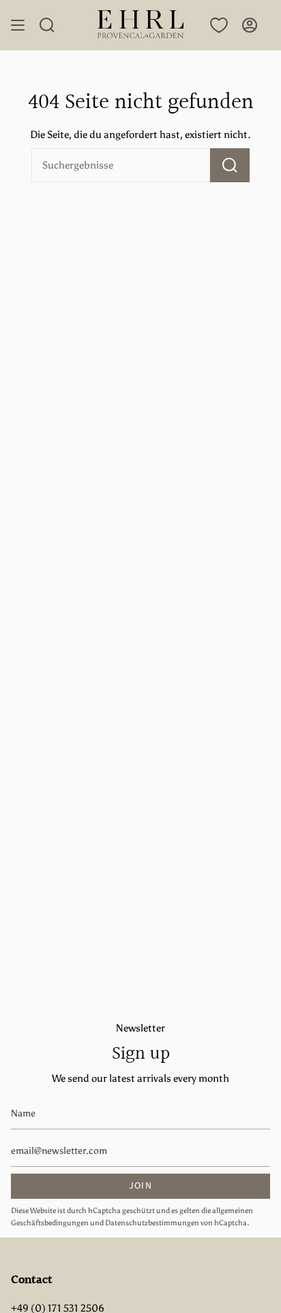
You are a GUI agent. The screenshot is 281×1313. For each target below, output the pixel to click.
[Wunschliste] (219, 25)
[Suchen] (230, 165)
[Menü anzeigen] (18, 25)
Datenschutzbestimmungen (152, 1222)
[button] (47, 25)
